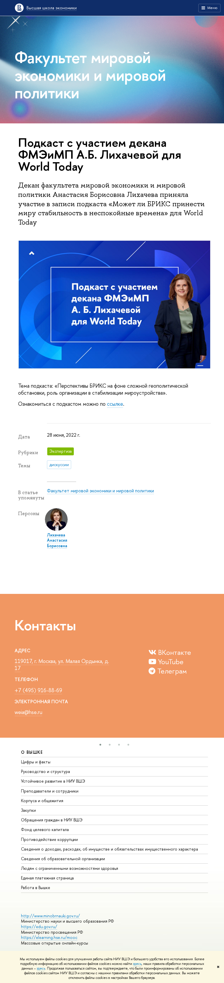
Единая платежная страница (47, 878)
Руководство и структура (45, 771)
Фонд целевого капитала (45, 829)
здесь (137, 963)
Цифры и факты (35, 762)
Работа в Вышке (35, 887)
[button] (100, 744)
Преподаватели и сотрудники (49, 791)
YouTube (169, 661)
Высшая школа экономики (52, 8)
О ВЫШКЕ (32, 752)
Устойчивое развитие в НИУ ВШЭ (53, 781)
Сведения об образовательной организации (63, 858)
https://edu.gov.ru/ (39, 926)
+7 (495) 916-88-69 (38, 690)
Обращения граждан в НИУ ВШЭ (52, 820)
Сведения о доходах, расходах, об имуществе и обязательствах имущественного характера (109, 849)
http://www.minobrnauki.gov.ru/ (50, 916)
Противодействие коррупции (49, 839)
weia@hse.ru (28, 712)
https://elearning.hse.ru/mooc (49, 937)
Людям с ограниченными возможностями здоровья (69, 868)
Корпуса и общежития (42, 800)
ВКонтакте (173, 652)
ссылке (115, 403)
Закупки (28, 810)
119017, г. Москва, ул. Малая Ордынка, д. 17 (62, 664)
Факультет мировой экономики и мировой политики (100, 490)
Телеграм (171, 671)
